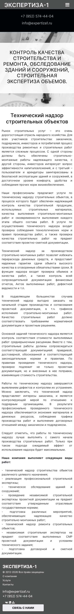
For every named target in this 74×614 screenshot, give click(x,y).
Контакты (8, 584)
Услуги (6, 580)
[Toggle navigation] (67, 5)
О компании (10, 576)
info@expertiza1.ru (16, 591)
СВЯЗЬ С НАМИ (23, 608)
